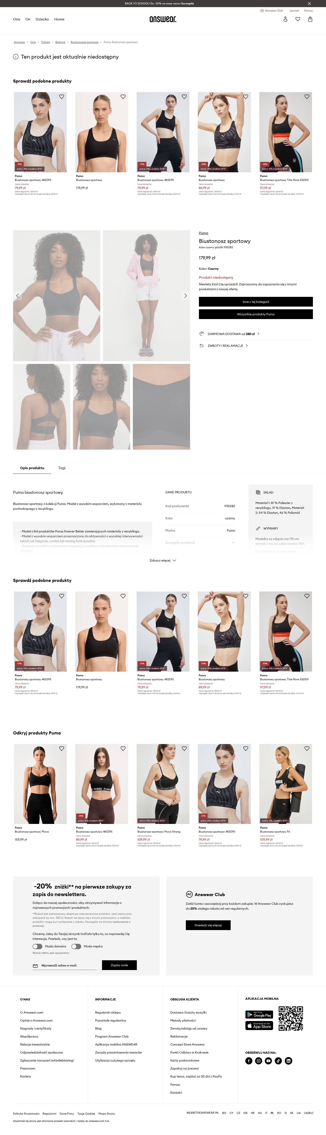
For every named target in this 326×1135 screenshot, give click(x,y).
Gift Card (146, 29)
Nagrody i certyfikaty (35, 1028)
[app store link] (259, 1025)
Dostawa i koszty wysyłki (188, 1012)
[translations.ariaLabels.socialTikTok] (278, 1061)
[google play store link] (259, 1014)
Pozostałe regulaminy (110, 1020)
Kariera (25, 1076)
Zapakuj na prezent (184, 1068)
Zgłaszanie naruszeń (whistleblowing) (47, 1060)
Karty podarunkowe (184, 1060)
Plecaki (130, 29)
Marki (107, 29)
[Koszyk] (310, 19)
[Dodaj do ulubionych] (61, 96)
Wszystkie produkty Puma (256, 314)
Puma (203, 233)
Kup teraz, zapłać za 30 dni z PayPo (196, 1076)
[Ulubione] (297, 19)
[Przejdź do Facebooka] (248, 1061)
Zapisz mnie (119, 965)
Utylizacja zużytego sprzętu (115, 1060)
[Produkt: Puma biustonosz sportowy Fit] (285, 784)
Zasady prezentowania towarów (118, 1052)
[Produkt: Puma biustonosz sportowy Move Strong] (163, 784)
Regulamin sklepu (108, 1012)
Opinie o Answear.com (36, 1020)
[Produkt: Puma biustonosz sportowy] (101, 132)
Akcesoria (65, 29)
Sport (80, 29)
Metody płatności (183, 1020)
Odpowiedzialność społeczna (41, 1052)
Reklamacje (179, 1036)
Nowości (19, 29)
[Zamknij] (309, 3)
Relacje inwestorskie (35, 1044)
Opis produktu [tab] (32, 468)
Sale (118, 29)
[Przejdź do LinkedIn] (288, 1061)
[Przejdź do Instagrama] (258, 1061)
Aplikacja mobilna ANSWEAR (116, 1044)
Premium (93, 29)
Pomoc (175, 1085)
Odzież (34, 29)
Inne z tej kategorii (256, 302)
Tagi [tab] (61, 468)
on (28, 19)
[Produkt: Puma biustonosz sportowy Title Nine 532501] (285, 132)
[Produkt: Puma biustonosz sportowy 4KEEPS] (40, 132)
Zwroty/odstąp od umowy (188, 1028)
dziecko (42, 19)
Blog (98, 1028)
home (60, 19)
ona (16, 19)
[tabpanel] (163, 519)
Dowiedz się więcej (208, 925)
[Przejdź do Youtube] (268, 1061)
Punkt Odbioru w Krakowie (189, 1052)
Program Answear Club (112, 1036)
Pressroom (27, 1068)
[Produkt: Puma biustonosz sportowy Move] (40, 784)
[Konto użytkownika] (285, 19)
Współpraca (29, 1036)
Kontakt (176, 1093)
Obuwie (48, 29)
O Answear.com (31, 1012)
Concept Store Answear (187, 1044)
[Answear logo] (163, 19)
